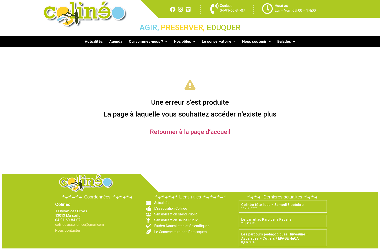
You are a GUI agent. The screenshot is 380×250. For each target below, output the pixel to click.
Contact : (226, 6)
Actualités (94, 41)
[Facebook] (173, 9)
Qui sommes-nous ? (146, 41)
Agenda (115, 41)
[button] (148, 41)
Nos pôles (182, 41)
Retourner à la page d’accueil (190, 131)
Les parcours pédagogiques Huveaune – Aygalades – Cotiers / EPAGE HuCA (274, 236)
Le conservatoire (216, 41)
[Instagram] (180, 9)
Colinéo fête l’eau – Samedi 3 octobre (272, 205)
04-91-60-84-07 (232, 10)
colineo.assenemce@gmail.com (79, 224)
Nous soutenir (254, 41)
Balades (284, 41)
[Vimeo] (188, 9)
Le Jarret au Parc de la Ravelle (266, 219)
